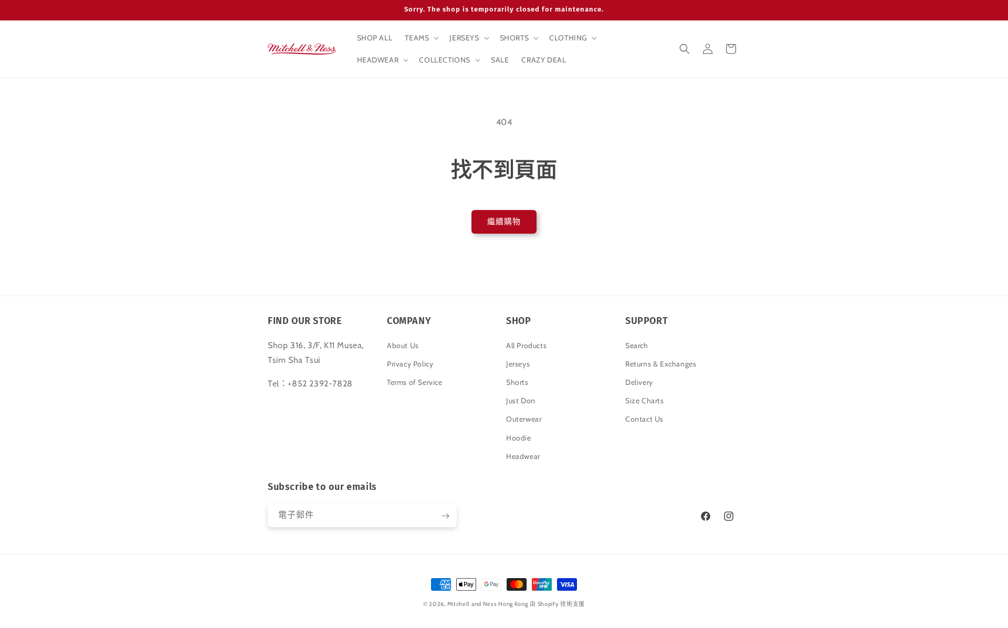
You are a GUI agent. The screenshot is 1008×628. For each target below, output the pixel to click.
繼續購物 (504, 221)
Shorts (517, 381)
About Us (403, 345)
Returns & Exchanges (660, 363)
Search (636, 345)
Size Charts (644, 400)
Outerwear (523, 419)
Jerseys (518, 363)
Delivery (639, 381)
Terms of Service (415, 381)
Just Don (521, 400)
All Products (526, 345)
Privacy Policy (410, 363)
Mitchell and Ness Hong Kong (487, 604)
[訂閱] (445, 516)
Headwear (523, 455)
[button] (420, 38)
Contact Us (644, 419)
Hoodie (518, 437)
